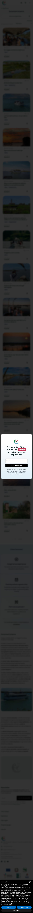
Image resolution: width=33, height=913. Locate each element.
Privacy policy (19, 474)
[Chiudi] (30, 436)
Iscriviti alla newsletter (16, 465)
